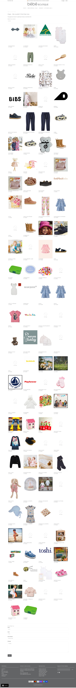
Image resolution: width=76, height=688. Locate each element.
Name (9, 627)
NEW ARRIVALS (31, 8)
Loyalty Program (4, 674)
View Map (22, 671)
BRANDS (41, 8)
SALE (36, 8)
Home (9, 11)
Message (9, 641)
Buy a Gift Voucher (5, 671)
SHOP (24, 8)
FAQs (2, 670)
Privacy (3, 673)
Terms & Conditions (5, 672)
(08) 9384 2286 (10, 0)
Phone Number (10, 636)
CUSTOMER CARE (48, 8)
